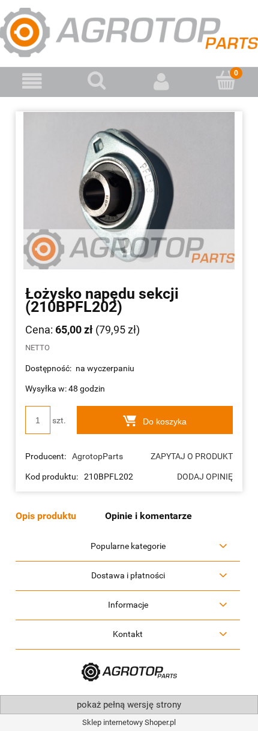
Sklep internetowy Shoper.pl (129, 722)
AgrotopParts (97, 456)
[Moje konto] (161, 81)
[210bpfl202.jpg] (129, 190)
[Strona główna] (129, 32)
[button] (32, 81)
